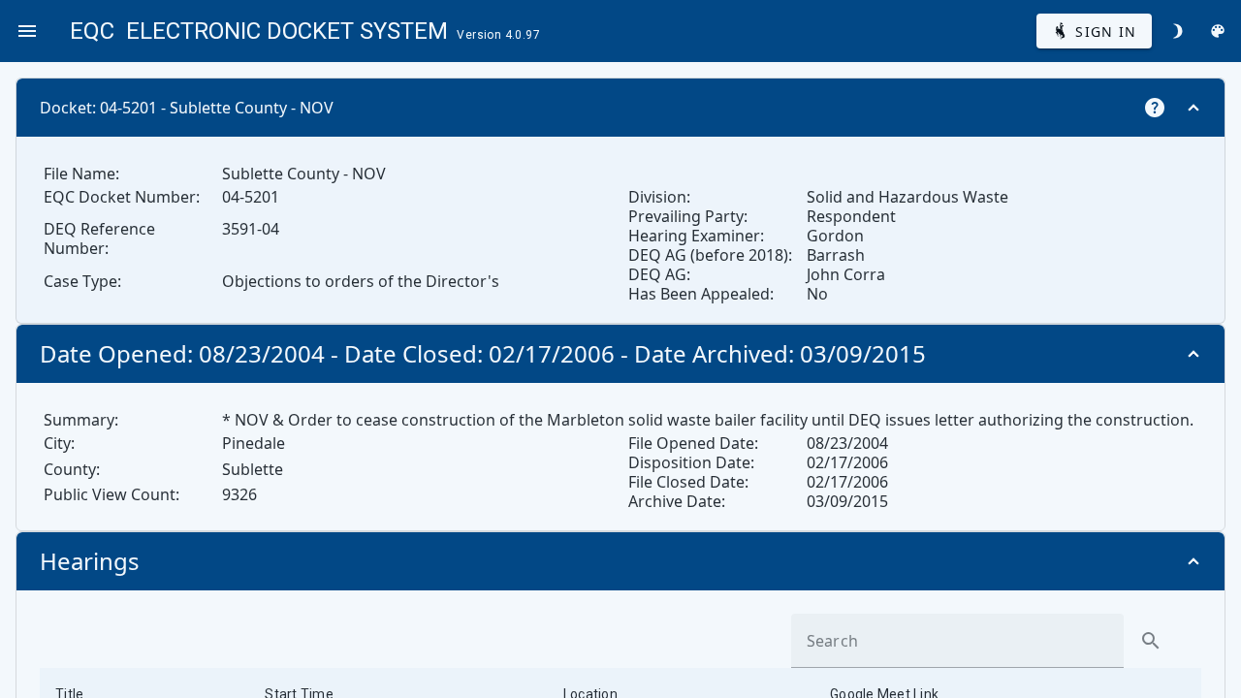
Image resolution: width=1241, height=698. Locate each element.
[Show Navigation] (27, 31)
